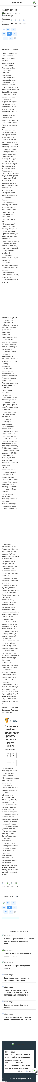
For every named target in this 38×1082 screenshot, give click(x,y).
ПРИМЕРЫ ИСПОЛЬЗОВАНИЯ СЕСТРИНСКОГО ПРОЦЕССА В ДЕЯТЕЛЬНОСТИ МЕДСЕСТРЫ (16, 992)
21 (15, 34)
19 (4, 34)
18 (13, 29)
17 (8, 29)
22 (6, 38)
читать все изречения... (19, 1068)
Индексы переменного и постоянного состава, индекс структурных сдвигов (19, 941)
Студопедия (16, 2)
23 (11, 38)
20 (9, 34)
